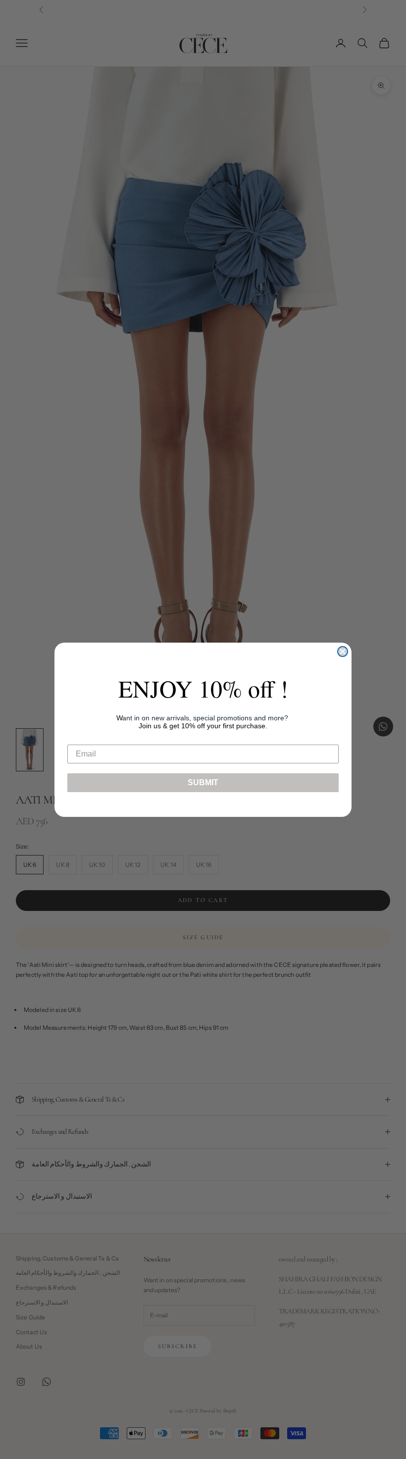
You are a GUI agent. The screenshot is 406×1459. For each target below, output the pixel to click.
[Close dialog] (343, 651)
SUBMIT (203, 782)
